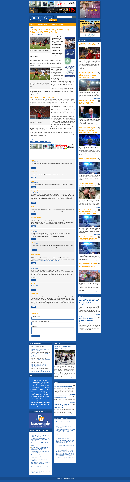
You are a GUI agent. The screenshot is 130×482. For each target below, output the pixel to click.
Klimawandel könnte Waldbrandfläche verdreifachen (39, 460)
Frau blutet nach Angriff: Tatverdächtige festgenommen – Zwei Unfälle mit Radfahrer (40, 444)
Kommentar (33, 326)
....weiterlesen (72, 377)
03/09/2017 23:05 (34, 182)
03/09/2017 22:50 (34, 161)
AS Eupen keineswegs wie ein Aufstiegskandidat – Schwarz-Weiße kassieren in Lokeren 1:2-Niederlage (41, 471)
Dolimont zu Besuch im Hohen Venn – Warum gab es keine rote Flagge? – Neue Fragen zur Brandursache (40, 435)
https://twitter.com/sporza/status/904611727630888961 (46, 260)
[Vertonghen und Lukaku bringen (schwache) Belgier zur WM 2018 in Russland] (40, 43)
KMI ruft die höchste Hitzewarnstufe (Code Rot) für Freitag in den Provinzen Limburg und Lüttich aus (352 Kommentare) (65, 454)
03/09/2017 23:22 (34, 207)
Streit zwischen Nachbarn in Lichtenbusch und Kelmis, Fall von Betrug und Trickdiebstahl (40, 463)
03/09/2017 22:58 (34, 172)
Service (54, 24)
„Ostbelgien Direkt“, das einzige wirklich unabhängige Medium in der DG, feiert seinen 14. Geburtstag (41, 355)
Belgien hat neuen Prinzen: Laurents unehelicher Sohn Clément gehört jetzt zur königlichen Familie (40, 456)
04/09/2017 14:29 (34, 268)
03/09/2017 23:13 (34, 192)
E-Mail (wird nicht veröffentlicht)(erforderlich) (41, 321)
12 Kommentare (39, 34)
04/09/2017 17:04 (34, 285)
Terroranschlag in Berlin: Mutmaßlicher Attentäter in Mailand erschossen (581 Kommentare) (65, 426)
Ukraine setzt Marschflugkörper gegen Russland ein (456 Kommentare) (64, 437)
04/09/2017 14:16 (34, 256)
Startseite (32, 24)
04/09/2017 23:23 (36, 243)
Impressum (59, 478)
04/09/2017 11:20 (34, 219)
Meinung (46, 24)
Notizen (32, 27)
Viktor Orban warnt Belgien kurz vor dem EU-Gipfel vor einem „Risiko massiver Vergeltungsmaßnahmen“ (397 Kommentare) (65, 450)
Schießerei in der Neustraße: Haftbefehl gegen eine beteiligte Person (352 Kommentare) (65, 459)
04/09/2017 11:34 (34, 231)
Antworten (33, 167)
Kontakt (60, 24)
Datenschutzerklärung (69, 478)
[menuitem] (32, 24)
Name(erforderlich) (35, 316)
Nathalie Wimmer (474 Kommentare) (64, 434)
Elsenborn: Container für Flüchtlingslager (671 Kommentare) (65, 422)
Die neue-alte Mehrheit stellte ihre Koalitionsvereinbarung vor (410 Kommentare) (65, 446)
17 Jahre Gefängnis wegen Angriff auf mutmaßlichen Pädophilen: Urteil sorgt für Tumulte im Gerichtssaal (40, 349)
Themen (39, 24)
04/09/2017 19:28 (34, 295)
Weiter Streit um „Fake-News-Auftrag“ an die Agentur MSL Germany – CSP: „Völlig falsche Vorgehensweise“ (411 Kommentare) (65, 442)
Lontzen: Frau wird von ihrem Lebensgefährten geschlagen (40, 360)
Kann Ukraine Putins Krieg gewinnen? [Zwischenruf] (39, 467)
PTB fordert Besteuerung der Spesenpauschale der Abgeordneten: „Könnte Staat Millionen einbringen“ (40, 371)
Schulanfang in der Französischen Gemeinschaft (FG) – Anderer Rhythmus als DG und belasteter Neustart (40, 448)
